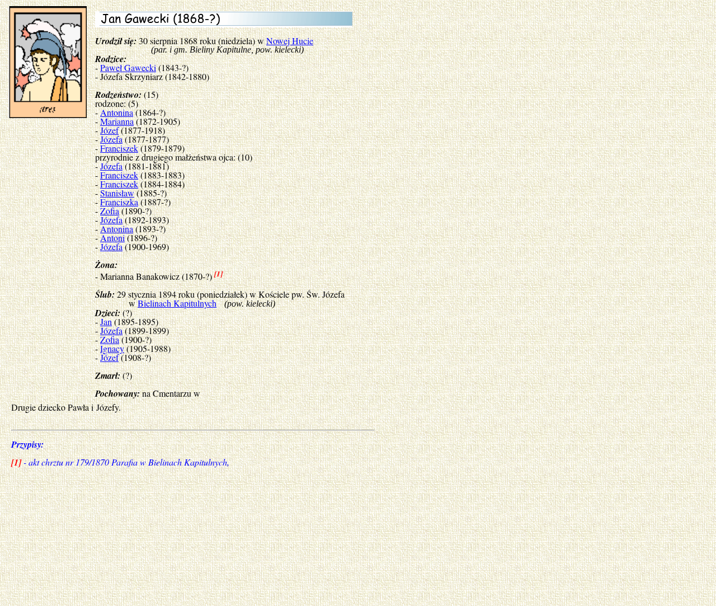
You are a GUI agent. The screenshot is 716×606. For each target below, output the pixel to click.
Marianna (117, 121)
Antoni (112, 237)
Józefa (111, 139)
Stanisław (117, 193)
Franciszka (119, 202)
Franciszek (119, 148)
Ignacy (112, 348)
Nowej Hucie (289, 40)
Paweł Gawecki (128, 67)
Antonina (116, 112)
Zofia (109, 211)
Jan (106, 321)
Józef (109, 130)
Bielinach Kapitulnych (177, 303)
